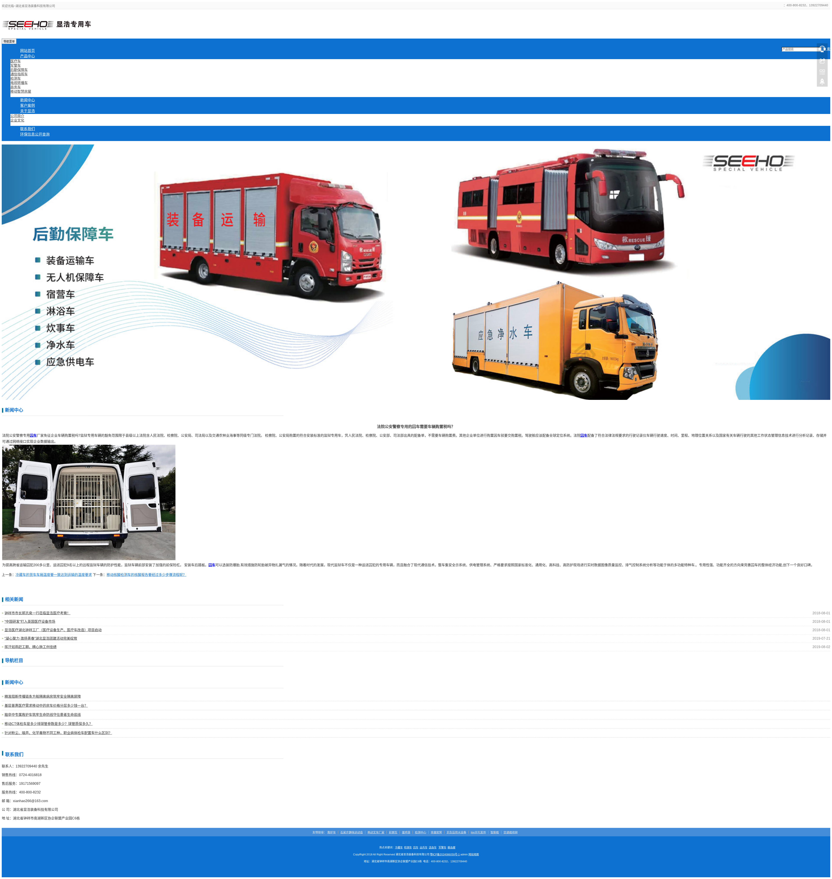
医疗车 (15, 61)
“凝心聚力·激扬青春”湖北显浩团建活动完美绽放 (41, 638)
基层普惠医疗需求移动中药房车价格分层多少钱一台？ (46, 705)
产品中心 (27, 56)
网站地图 (473, 854)
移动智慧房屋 (20, 91)
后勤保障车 (19, 70)
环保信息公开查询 (35, 134)
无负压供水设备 (456, 832)
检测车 (15, 78)
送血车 (433, 847)
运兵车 (423, 847)
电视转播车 (19, 83)
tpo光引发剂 (478, 832)
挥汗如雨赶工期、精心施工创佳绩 (31, 647)
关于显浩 (27, 111)
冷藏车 (399, 847)
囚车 (415, 847)
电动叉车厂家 (375, 832)
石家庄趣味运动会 (351, 832)
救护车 (331, 832)
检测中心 (420, 832)
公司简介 (17, 116)
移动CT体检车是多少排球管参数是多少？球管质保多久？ (49, 724)
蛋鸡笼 (406, 832)
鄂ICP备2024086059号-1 (445, 854)
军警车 (15, 65)
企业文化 (17, 120)
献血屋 (451, 847)
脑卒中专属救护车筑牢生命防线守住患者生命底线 (43, 715)
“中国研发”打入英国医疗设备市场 (30, 621)
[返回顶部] (822, 83)
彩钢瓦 (393, 832)
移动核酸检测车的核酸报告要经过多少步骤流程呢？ (146, 575)
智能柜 (495, 832)
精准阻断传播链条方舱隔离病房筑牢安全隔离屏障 (43, 696)
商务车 (15, 87)
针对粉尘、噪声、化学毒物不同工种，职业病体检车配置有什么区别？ (58, 733)
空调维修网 (511, 832)
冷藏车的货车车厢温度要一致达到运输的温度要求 (54, 575)
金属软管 (436, 832)
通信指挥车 (19, 74)
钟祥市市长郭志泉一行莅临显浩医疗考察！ (37, 613)
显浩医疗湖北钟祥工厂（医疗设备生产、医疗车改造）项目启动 (53, 630)
